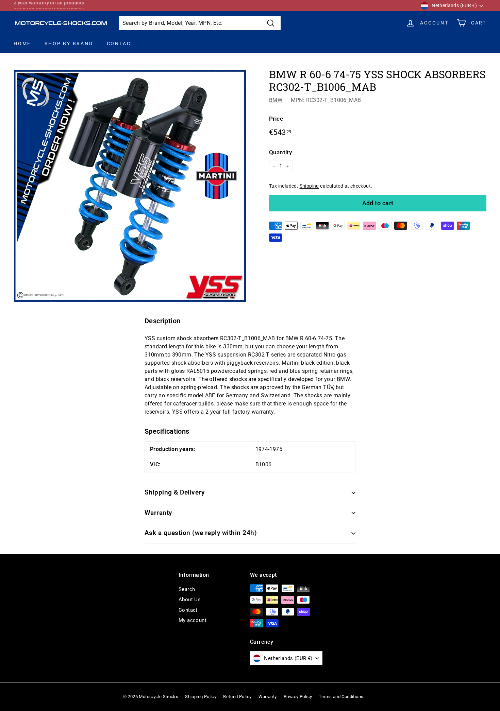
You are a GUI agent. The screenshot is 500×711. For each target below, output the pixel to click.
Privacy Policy (298, 696)
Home (22, 43)
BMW (275, 100)
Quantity (280, 152)
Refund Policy (237, 696)
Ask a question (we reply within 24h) (201, 533)
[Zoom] (130, 186)
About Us (190, 599)
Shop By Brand (69, 43)
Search (187, 589)
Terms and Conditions (341, 696)
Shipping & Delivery (174, 492)
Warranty (158, 513)
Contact (121, 43)
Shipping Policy (200, 696)
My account (192, 620)
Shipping (309, 186)
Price (276, 118)
